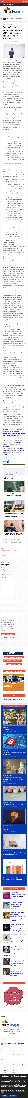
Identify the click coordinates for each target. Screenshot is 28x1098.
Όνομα (3, 599)
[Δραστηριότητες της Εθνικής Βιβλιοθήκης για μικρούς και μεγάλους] (14, 841)
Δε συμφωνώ (13, 1095)
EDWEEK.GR (5, 727)
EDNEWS (5, 539)
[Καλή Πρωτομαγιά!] (14, 717)
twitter (14, 1066)
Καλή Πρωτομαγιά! (8, 729)
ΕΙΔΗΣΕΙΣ (11, 802)
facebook (5, 1066)
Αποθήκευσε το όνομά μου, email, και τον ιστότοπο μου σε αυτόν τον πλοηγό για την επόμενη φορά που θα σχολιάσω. (7, 625)
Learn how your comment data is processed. (7, 642)
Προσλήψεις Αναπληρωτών (12, 660)
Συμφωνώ (5, 1095)
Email (3, 605)
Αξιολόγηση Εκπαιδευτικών (14, 657)
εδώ (19, 431)
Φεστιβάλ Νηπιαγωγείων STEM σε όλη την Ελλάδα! (12, 555)
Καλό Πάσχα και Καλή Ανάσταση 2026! (13, 804)
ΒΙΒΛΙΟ (10, 850)
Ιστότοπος (4, 612)
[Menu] (2, 1)
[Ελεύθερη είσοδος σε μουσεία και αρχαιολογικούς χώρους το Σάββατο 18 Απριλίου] (14, 766)
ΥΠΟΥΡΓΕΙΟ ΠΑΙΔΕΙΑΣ (15, 542)
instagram (22, 1066)
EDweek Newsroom (7, 806)
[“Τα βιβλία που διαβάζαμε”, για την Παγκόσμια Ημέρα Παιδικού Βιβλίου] (14, 866)
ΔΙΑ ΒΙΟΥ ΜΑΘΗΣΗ (13, 539)
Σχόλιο (3, 577)
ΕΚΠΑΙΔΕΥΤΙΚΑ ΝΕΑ (7, 24)
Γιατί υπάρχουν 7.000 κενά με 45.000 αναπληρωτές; (11, 551)
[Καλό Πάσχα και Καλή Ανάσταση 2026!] (14, 793)
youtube (5, 1072)
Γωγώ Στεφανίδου (7, 41)
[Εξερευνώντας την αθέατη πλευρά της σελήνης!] (14, 816)
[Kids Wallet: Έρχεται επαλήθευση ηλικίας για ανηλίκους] (14, 741)
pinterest (13, 1072)
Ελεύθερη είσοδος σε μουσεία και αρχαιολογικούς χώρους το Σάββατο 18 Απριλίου (13, 779)
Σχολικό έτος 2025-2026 (14, 664)
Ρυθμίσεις (8, 1093)
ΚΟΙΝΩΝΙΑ (11, 775)
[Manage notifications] (2, 1092)
